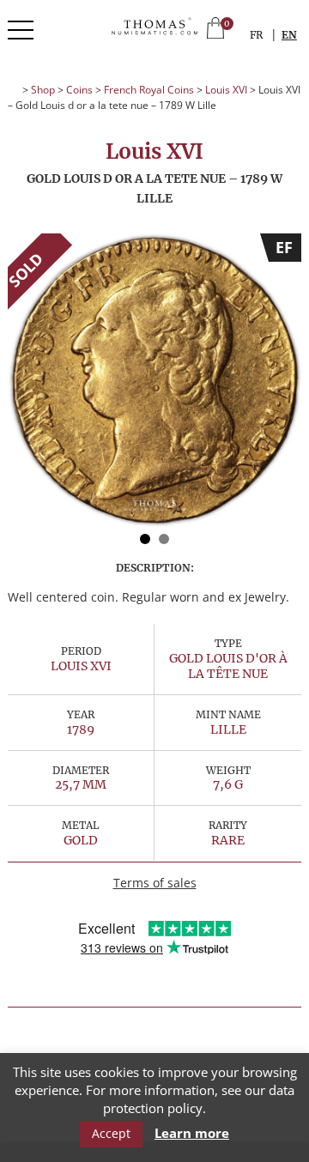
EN (289, 34)
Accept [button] (111, 1133)
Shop (43, 89)
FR (256, 34)
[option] (154, 380)
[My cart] (215, 29)
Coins (79, 89)
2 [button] (164, 539)
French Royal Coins (149, 89)
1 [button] (145, 539)
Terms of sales (155, 883)
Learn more (191, 1133)
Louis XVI (226, 89)
